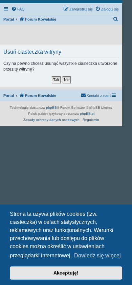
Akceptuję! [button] (66, 273)
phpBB (51, 107)
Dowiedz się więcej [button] (97, 255)
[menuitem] (18, 9)
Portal (8, 19)
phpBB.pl (87, 113)
